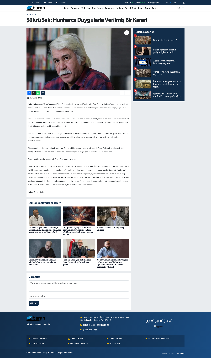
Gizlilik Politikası (33, 352)
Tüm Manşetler (37, 343)
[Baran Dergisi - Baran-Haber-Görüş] (35, 7)
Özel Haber (97, 8)
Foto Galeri (35, 2)
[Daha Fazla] (43, 93)
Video (49, 2)
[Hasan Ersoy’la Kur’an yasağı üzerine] (113, 215)
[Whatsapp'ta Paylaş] (38, 93)
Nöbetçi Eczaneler (39, 338)
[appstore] (159, 326)
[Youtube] (161, 321)
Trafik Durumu (115, 338)
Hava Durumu (77, 338)
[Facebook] (148, 321)
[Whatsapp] (166, 321)
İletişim (46, 352)
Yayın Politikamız (65, 352)
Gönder (33, 303)
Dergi (147, 8)
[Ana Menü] (183, 8)
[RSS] (170, 321)
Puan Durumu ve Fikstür (158, 338)
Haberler (85, 8)
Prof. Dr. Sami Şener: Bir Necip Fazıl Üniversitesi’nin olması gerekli (77, 262)
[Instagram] (157, 321)
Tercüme (109, 8)
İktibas (119, 8)
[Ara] (179, 8)
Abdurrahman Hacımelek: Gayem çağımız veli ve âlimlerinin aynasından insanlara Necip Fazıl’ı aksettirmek (112, 263)
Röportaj (75, 8)
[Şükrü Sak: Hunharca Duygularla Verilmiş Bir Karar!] (78, 59)
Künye (54, 352)
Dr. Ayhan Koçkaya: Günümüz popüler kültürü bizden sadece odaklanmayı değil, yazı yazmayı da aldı (78, 231)
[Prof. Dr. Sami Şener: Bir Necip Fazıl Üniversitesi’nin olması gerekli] (79, 248)
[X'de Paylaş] (34, 93)
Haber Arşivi (115, 343)
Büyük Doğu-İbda (133, 8)
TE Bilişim (180, 353)
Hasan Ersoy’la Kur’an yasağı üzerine (110, 228)
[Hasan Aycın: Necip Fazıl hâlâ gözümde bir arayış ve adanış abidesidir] (45, 248)
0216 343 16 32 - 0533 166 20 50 (96, 325)
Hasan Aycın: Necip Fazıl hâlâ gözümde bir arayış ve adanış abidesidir (42, 262)
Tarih (154, 8)
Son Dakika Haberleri (79, 343)
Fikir (66, 8)
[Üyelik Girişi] (183, 2)
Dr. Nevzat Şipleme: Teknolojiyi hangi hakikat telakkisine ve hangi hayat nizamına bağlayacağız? (45, 229)
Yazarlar (61, 2)
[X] (152, 321)
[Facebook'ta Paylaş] (29, 93)
